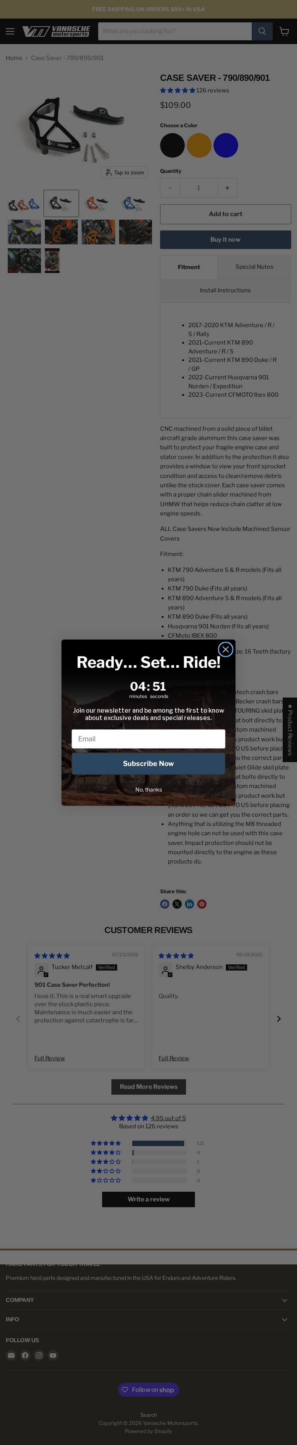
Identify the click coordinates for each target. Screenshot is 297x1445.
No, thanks (148, 789)
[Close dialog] (225, 649)
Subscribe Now (148, 763)
